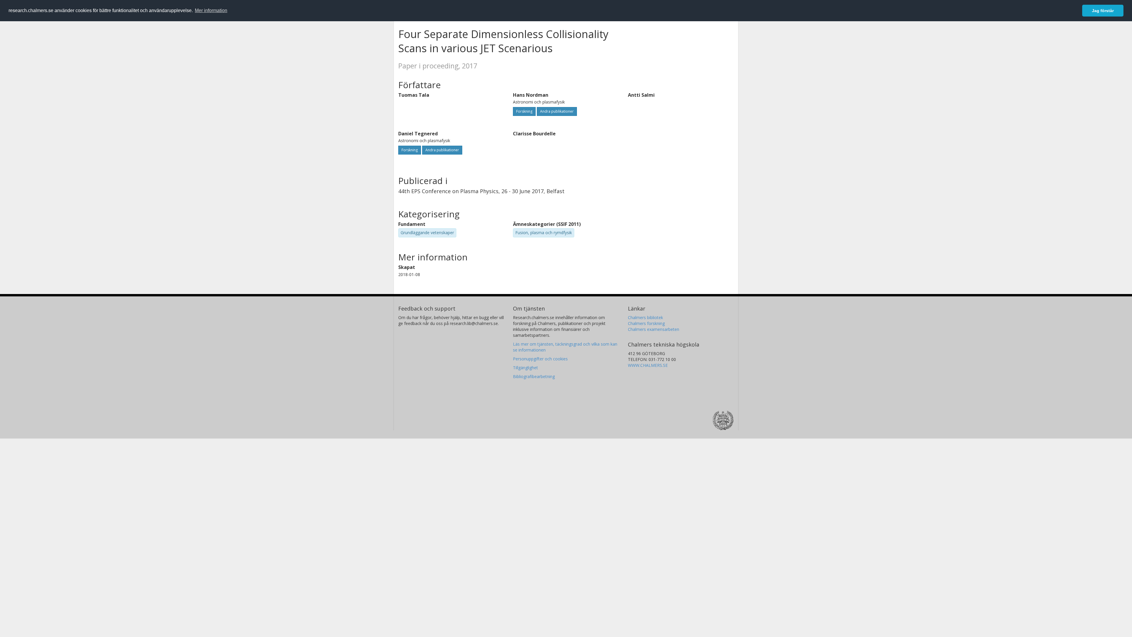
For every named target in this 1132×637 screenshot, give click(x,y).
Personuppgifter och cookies (540, 359)
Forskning (524, 111)
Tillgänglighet (525, 367)
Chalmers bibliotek (645, 317)
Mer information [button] (211, 10)
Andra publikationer (557, 111)
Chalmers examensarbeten (653, 329)
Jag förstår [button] (1103, 10)
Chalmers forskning (646, 323)
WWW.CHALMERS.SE (648, 365)
